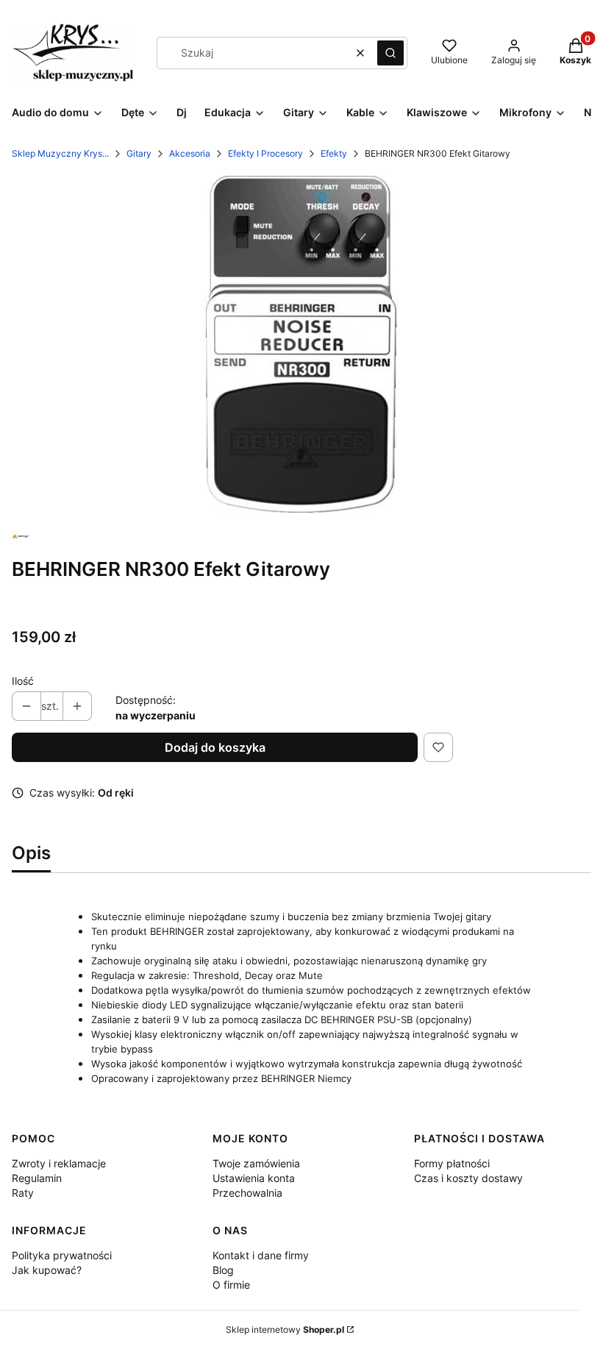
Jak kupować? (47, 1270)
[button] (390, 52)
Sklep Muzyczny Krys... (60, 153)
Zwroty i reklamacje (59, 1163)
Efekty (334, 153)
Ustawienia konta (254, 1178)
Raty (23, 1192)
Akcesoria (189, 153)
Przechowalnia (247, 1192)
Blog (223, 1270)
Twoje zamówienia (256, 1163)
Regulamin (37, 1178)
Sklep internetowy (285, 1329)
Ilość (23, 680)
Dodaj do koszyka (215, 747)
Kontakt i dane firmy (261, 1255)
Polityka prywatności (62, 1255)
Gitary (138, 153)
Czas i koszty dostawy (468, 1178)
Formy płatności (452, 1163)
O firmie (231, 1284)
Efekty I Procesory (265, 153)
